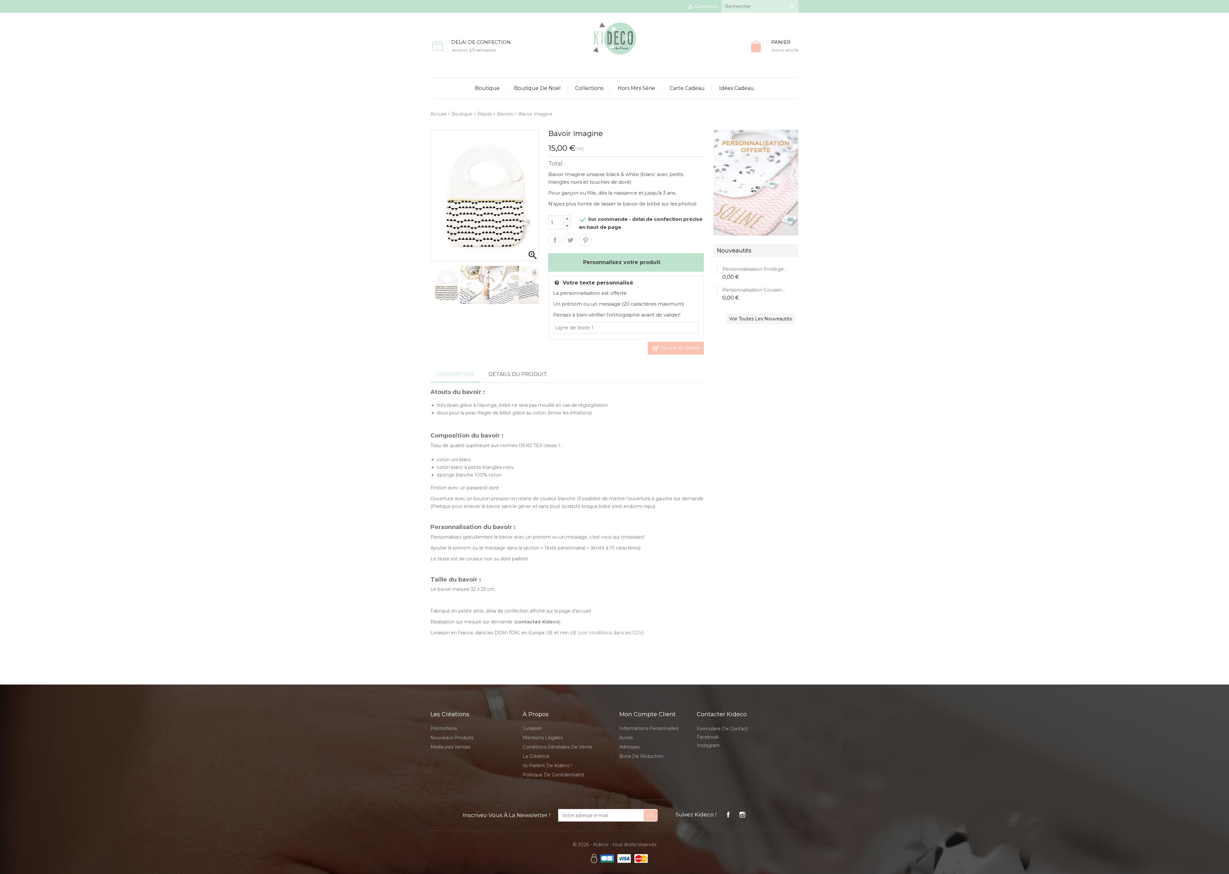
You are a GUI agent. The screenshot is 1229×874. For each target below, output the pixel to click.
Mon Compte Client (647, 714)
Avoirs (626, 738)
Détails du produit (517, 374)
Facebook (708, 737)
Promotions (443, 728)
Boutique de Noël (537, 88)
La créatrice (536, 756)
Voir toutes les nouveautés (760, 319)
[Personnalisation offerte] (755, 182)
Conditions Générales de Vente (557, 747)
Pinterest (585, 240)
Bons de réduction (641, 756)
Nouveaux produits (451, 738)
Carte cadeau (687, 88)
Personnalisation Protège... (754, 269)
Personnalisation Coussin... (753, 290)
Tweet (570, 240)
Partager (555, 240)
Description (455, 374)
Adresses (629, 747)
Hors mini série (636, 88)
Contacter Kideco (722, 714)
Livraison (532, 728)
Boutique (487, 88)
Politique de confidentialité (553, 775)
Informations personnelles (648, 728)
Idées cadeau (736, 88)
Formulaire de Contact (722, 729)
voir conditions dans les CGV (611, 633)
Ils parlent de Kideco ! (547, 765)
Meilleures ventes (450, 747)
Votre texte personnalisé (598, 282)
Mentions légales (543, 738)
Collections (589, 88)
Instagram (708, 745)
